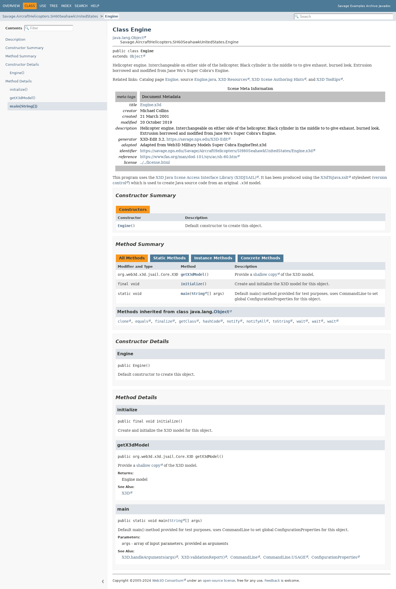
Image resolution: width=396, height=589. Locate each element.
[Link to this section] (180, 195)
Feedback (272, 581)
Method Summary (20, 56)
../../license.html (155, 162)
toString (281, 321)
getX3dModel (192, 274)
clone (123, 321)
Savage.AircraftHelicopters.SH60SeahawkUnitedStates (50, 16)
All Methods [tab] (132, 258)
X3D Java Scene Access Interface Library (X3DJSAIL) (206, 177)
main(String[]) (23, 106)
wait (301, 321)
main (185, 293)
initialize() (18, 90)
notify (233, 321)
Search (81, 6)
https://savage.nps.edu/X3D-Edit (197, 139)
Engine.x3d (150, 105)
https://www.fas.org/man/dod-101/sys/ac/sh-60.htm (188, 157)
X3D (126, 493)
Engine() (17, 73)
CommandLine (244, 557)
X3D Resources (232, 79)
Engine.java (205, 79)
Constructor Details (22, 64)
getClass (187, 321)
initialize (191, 284)
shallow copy (265, 274)
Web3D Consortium (167, 581)
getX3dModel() (22, 98)
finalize (163, 321)
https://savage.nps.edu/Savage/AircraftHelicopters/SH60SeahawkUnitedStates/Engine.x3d (226, 151)
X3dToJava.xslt (334, 177)
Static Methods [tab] (169, 258)
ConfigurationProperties (334, 557)
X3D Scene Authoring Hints (278, 79)
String (198, 293)
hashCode (211, 321)
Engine (111, 16)
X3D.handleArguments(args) (149, 557)
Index (66, 6)
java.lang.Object (128, 38)
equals (141, 321)
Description (15, 39)
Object (136, 56)
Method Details (18, 81)
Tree (54, 6)
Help (95, 6)
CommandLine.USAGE (284, 557)
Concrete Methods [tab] (260, 258)
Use (43, 6)
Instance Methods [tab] (213, 258)
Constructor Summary (24, 48)
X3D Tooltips (328, 79)
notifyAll (256, 321)
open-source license (219, 581)
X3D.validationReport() (203, 557)
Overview (11, 6)
